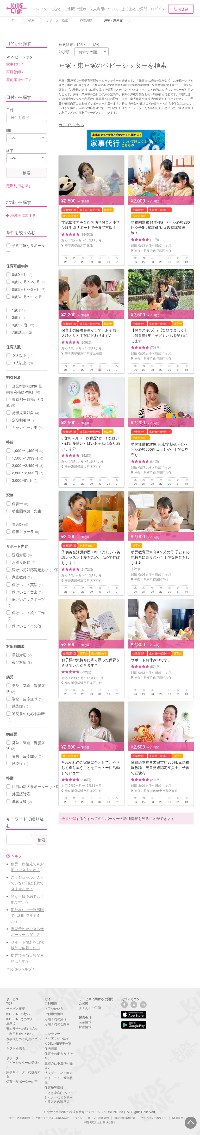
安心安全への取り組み (22, 1028)
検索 (31, 20)
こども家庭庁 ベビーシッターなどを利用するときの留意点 (59, 1097)
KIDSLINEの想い (18, 1013)
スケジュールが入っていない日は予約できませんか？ (27, 883)
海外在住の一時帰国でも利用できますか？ (27, 915)
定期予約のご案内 (57, 1024)
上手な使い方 (54, 1008)
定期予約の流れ (55, 1019)
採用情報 (85, 1026)
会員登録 (68, 818)
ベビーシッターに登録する (23, 1064)
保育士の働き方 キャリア (59, 1055)
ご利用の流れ (54, 1013)
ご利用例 (51, 1003)
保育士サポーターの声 (22, 1081)
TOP (13, 20)
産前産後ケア (17, 79)
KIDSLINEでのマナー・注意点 (22, 1021)
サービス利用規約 (19, 1118)
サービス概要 (15, 1008)
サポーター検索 (57, 20)
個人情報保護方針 (124, 1118)
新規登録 (181, 8)
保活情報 (51, 1048)
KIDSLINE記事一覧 (58, 1043)
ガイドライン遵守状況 (59, 1079)
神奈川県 (86, 20)
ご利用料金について (20, 1033)
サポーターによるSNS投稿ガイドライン (59, 1118)
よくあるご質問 (90, 1007)
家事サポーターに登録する (23, 1074)
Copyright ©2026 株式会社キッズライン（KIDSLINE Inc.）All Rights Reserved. (100, 1111)
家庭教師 (13, 71)
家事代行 (13, 64)
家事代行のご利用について (23, 1040)
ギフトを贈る (15, 1048)
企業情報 (85, 1022)
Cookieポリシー (181, 1118)
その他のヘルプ (19, 968)
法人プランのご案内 (59, 1072)
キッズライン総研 (57, 1038)
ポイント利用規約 (98, 1118)
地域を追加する (23, 215)
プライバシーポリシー (154, 1118)
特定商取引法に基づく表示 (100, 1122)
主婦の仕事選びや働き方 (59, 1065)
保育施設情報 (54, 1087)
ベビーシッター (24, 56)
